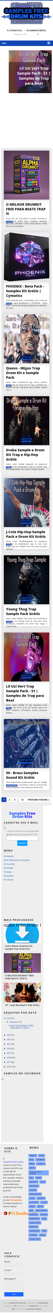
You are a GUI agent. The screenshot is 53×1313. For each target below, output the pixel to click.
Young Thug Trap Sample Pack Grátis (23, 611)
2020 (9, 1048)
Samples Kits (34, 1219)
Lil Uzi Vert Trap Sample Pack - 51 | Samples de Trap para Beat (26, 76)
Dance (32, 1168)
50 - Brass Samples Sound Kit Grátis (22, 775)
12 (22, 799)
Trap (9, 386)
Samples (9, 875)
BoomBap (40, 1160)
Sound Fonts (35, 1223)
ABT (15, 1306)
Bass (31, 1160)
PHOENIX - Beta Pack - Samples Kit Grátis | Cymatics (25, 291)
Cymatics (40, 1164)
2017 (9, 1062)
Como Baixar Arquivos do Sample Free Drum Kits (18, 947)
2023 (9, 1035)
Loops (8, 872)
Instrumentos (35, 1194)
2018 (9, 1057)
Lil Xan (44, 1202)
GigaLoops (34, 1186)
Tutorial (9, 879)
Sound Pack (12, 786)
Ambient (9, 856)
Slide (9, 304)
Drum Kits (10, 864)
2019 (9, 1053)
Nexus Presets (41, 1210)
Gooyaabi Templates (34, 1309)
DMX (31, 1178)
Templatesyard (42, 1303)
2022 (9, 1039)
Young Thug (35, 1239)
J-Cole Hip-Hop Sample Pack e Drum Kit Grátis (26, 534)
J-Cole (32, 1198)
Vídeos (9, 222)
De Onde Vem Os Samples (17, 860)
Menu (4, 43)
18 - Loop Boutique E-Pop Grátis (22, 1005)
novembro (14, 1022)
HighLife (33, 1190)
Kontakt (9, 868)
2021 (9, 1044)
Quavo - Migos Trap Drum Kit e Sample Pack (23, 373)
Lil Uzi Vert (34, 1202)
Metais (40, 1206)
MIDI (31, 1210)
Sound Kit (33, 1227)
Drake (38, 1178)
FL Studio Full (14, 30)
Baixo (41, 1156)
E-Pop (43, 1182)
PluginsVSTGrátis (36, 30)
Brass (32, 1164)
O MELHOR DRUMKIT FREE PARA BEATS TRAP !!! (26, 209)
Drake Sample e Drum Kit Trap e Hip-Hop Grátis (25, 455)
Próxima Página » (38, 799)
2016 (9, 1066)
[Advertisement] (26, 119)
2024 (9, 1018)
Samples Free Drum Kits (17, 1303)
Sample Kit (33, 1215)
